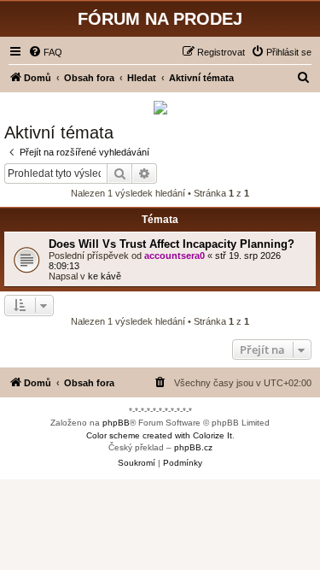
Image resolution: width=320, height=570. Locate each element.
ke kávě (104, 276)
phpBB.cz (193, 447)
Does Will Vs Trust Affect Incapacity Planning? (171, 244)
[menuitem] (45, 52)
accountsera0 (174, 255)
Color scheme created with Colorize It (159, 435)
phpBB (116, 422)
